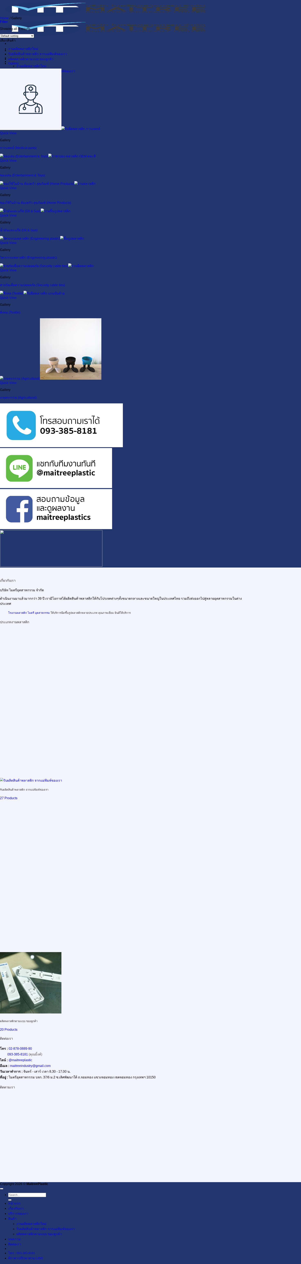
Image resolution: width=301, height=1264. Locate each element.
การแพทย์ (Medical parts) (18, 148)
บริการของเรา (18, 1213)
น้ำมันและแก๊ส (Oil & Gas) (18, 230)
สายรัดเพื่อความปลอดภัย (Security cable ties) (32, 285)
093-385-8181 (17, 1054)
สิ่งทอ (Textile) (10, 312)
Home (4, 18)
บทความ (14, 1239)
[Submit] (9, 1200)
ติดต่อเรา (14, 1244)
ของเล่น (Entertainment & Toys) (22, 175)
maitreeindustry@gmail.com (30, 1066)
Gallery (13, 63)
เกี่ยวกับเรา (16, 1208)
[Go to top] (1, 1188)
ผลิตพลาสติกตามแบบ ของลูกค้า (31, 59)
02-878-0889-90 (20, 1048)
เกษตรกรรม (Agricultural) (18, 397)
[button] (4, 22)
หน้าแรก (14, 1203)
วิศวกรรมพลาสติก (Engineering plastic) (28, 257)
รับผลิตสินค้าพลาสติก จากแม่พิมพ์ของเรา (37, 54)
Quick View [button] (8, 133)
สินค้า (12, 1218)
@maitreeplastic (20, 1060)
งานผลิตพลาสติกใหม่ (31, 66)
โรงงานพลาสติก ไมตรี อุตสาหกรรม (29, 612)
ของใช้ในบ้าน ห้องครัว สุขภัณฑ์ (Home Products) (35, 202)
